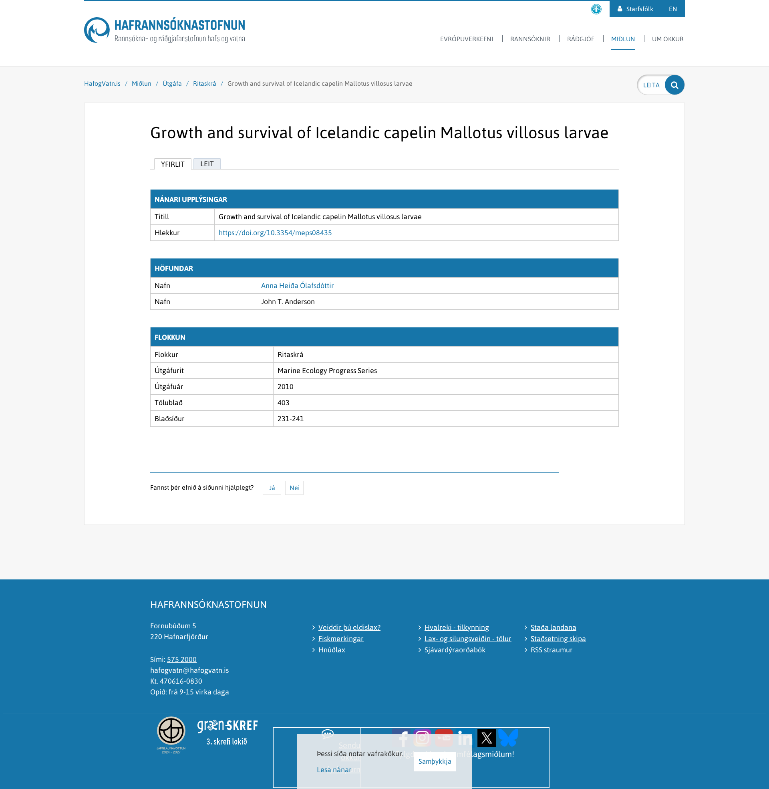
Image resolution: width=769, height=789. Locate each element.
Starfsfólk (639, 8)
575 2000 (182, 659)
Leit (207, 163)
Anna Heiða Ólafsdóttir (297, 285)
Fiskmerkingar (341, 638)
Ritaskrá (204, 83)
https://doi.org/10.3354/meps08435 (275, 232)
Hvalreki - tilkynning (457, 627)
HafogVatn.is (102, 83)
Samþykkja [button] (435, 761)
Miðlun (141, 83)
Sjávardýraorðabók (455, 650)
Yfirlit (173, 164)
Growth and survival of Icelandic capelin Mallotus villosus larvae (320, 83)
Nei (295, 487)
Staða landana (553, 627)
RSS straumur (552, 650)
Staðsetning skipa (558, 638)
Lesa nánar (334, 769)
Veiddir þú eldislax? (349, 627)
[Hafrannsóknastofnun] (164, 31)
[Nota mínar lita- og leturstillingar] (596, 9)
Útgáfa (172, 83)
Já (272, 487)
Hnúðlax (331, 650)
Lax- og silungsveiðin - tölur (468, 638)
